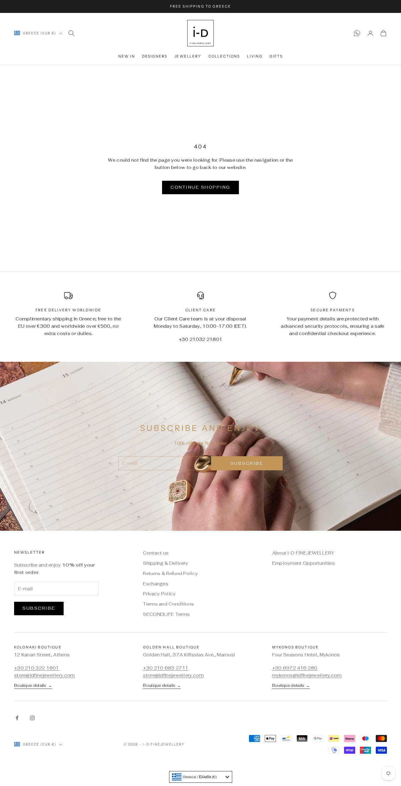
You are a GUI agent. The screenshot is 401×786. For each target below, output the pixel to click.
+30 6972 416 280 (295, 668)
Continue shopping (200, 187)
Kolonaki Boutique (38, 647)
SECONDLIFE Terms (166, 614)
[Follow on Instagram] (32, 718)
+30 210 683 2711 (165, 668)
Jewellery (187, 56)
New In (126, 56)
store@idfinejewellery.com (44, 675)
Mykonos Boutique (295, 647)
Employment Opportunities (303, 563)
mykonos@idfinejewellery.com (307, 675)
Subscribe (246, 463)
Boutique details (33, 685)
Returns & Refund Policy (170, 573)
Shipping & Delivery (165, 563)
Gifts (276, 56)
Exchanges (155, 583)
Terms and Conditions (168, 604)
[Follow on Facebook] (17, 718)
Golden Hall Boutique (171, 647)
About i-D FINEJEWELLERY (303, 553)
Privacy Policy (159, 593)
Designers (154, 56)
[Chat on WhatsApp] (357, 33)
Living (254, 56)
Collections (224, 56)
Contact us (156, 553)
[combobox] (200, 777)
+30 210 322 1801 (36, 668)
